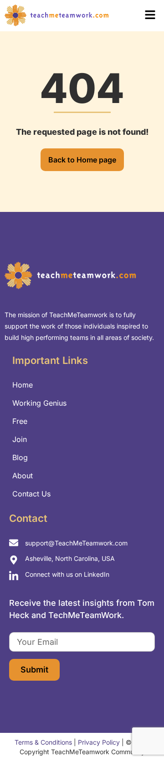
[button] (139, 15)
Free (19, 421)
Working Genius (39, 403)
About (22, 475)
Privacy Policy (99, 742)
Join (19, 439)
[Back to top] (141, 733)
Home (22, 384)
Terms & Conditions (43, 742)
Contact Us (31, 493)
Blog (20, 457)
